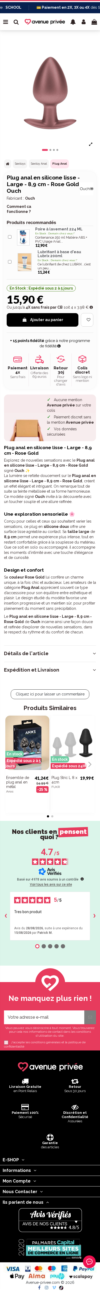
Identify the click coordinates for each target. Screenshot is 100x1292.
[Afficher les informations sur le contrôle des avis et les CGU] (82, 879)
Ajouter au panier (46, 320)
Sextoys (20, 163)
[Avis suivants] (94, 916)
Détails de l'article (26, 653)
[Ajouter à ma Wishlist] (87, 320)
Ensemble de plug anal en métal (17, 782)
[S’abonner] (90, 1017)
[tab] (50, 653)
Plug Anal (59, 163)
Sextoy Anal (39, 163)
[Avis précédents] (5, 916)
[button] (73, 22)
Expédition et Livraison (31, 670)
